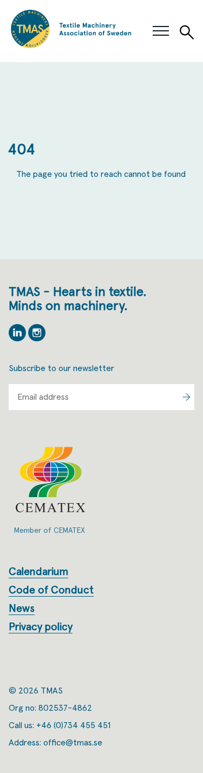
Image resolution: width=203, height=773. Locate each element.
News (22, 608)
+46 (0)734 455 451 (73, 725)
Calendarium (38, 571)
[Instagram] (36, 338)
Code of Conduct (51, 590)
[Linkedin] (18, 338)
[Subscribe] (186, 397)
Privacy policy (41, 627)
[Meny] (161, 31)
